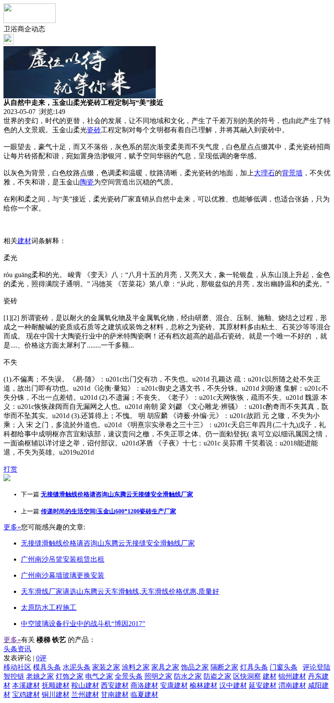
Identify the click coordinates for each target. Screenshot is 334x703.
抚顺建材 (56, 685)
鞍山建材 (85, 685)
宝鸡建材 (26, 694)
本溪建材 (26, 685)
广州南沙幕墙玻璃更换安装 (62, 575)
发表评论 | (25, 658)
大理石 (264, 173)
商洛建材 (144, 685)
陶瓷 (87, 182)
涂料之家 (136, 667)
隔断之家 (224, 667)
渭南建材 (292, 685)
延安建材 (263, 685)
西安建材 (115, 685)
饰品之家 (195, 667)
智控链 (13, 676)
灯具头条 (254, 667)
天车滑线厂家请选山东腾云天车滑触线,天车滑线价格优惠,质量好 (120, 591)
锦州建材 (292, 676)
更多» (12, 527)
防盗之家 (217, 676)
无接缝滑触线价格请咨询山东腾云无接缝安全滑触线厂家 (108, 543)
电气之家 (99, 676)
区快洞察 (247, 676)
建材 (24, 240)
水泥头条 (76, 667)
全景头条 (129, 676)
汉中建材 (233, 685)
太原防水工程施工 (49, 607)
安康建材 (174, 685)
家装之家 (106, 667)
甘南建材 (115, 694)
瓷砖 (94, 130)
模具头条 (47, 667)
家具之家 (165, 667)
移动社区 (17, 667)
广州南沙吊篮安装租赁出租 (62, 559)
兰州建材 (85, 694)
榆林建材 (203, 685)
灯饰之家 (70, 676)
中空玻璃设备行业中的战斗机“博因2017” (83, 623)
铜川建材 (56, 694)
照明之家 (158, 676)
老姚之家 (40, 676)
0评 (41, 658)
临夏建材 (144, 694)
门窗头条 (283, 667)
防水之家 (188, 676)
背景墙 (292, 173)
